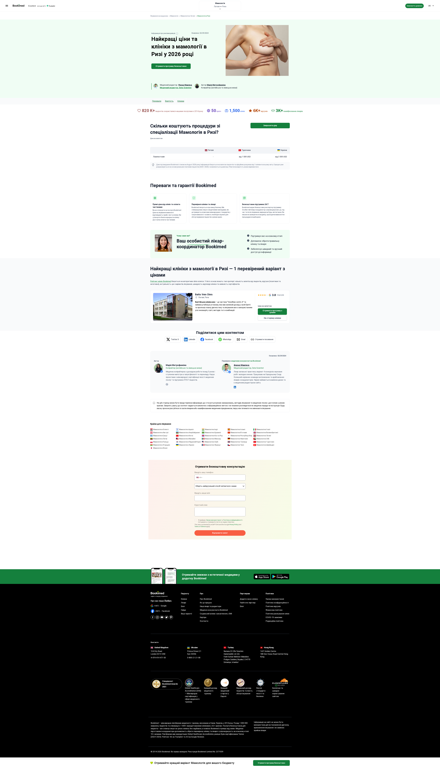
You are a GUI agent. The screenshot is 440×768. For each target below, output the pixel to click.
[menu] (7, 5)
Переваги (156, 101)
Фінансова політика (274, 610)
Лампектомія (159, 157)
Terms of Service (200, 526)
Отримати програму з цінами (272, 312)
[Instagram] (157, 617)
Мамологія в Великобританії (267, 432)
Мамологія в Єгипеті (161, 429)
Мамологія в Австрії (160, 432)
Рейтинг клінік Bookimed (160, 281)
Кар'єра (203, 617)
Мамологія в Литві (160, 439)
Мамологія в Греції (160, 436)
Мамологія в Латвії (264, 436)
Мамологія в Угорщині (161, 445)
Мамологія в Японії (160, 448)
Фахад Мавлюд (241, 365)
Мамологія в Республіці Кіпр (241, 436)
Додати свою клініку (249, 599)
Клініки (184, 599)
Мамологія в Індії (211, 429)
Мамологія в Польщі (160, 442)
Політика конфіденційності (232, 520)
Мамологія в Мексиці (213, 439)
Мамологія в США (211, 442)
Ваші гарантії (186, 614)
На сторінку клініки (272, 318)
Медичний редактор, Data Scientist (175, 88)
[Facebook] (153, 617)
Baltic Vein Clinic (204, 294)
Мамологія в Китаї (186, 436)
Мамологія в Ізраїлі (186, 429)
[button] (199, 477)
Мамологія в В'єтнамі (239, 432)
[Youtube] (162, 617)
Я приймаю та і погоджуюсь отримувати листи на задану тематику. (220, 521)
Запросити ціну (270, 125)
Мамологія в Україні (186, 445)
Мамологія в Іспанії (238, 429)
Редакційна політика (274, 621)
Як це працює (206, 603)
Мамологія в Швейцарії (265, 445)
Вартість (169, 101)
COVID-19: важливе (274, 617)
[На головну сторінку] (18, 5)
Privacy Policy (234, 524)
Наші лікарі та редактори (210, 606)
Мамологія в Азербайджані (189, 432)
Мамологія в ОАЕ (263, 439)
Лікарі (183, 603)
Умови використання (213, 520)
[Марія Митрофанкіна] (158, 368)
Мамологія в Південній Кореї (190, 442)
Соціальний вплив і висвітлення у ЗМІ (216, 614)
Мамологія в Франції (212, 445)
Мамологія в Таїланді (239, 442)
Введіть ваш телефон (203, 472)
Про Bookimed (206, 599)
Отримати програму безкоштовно (171, 66)
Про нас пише (157, 601)
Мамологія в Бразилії (213, 432)
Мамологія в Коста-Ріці (214, 436)
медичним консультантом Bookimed (246, 361)
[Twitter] (166, 617)
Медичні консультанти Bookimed (214, 610)
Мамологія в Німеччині (239, 439)
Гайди (183, 610)
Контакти (204, 621)
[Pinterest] (171, 617)
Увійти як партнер (248, 603)
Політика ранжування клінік (277, 614)
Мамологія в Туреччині (265, 442)
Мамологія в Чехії (237, 445)
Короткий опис (201, 505)
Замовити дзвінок (414, 6)
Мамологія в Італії (263, 429)
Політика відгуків (273, 606)
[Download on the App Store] (262, 576)
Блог (183, 606)
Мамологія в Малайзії (187, 439)
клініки (180, 101)
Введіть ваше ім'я (202, 493)
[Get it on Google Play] (280, 576)
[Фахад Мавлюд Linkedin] (235, 387)
